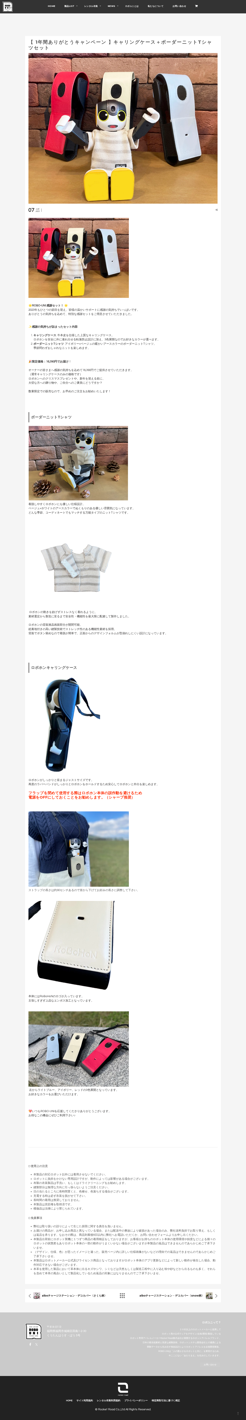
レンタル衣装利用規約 (108, 1400)
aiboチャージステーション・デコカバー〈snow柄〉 (171, 1295)
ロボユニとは (132, 6)
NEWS (111, 6)
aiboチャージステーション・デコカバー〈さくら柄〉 (74, 1295)
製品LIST (69, 6)
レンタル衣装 (91, 6)
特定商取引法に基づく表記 (166, 1400)
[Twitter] (36, 1344)
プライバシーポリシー (136, 1400)
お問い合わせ (179, 6)
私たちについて (156, 6)
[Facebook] (31, 1344)
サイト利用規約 (84, 1400)
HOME (51, 6)
